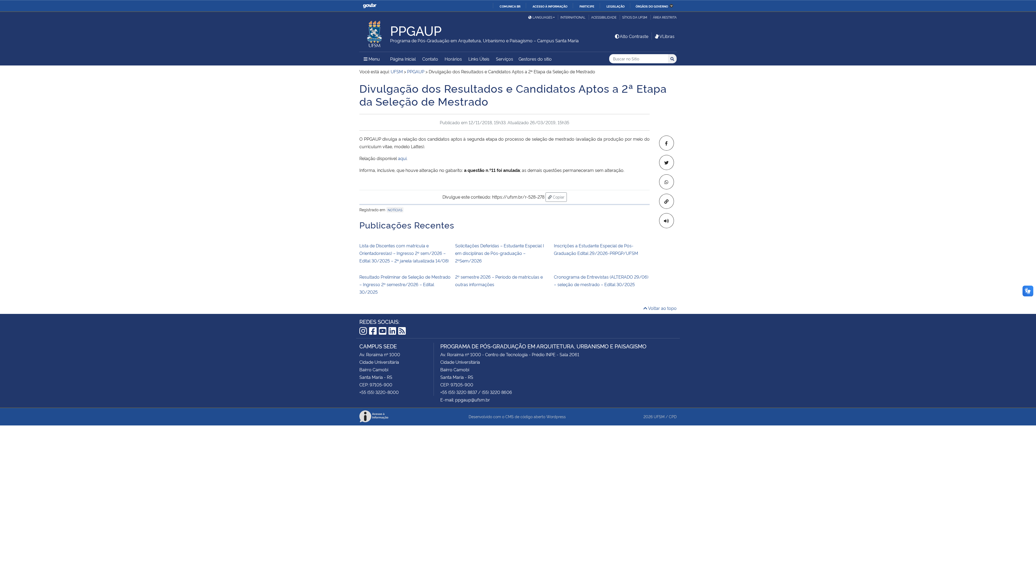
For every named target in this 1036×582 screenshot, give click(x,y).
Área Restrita (665, 17)
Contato (430, 59)
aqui (402, 158)
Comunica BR (510, 6)
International (572, 17)
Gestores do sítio (535, 59)
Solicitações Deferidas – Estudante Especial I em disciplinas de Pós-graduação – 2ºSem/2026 (499, 253)
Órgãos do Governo (652, 6)
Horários (453, 59)
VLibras (666, 36)
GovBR (369, 5)
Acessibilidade (603, 17)
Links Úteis (478, 59)
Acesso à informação (550, 6)
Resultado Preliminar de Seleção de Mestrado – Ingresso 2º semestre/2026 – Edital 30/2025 (405, 284)
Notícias (395, 209)
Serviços (504, 59)
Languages (542, 17)
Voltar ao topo (662, 308)
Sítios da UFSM (634, 17)
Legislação (615, 6)
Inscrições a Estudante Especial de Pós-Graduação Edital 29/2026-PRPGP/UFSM (596, 249)
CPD (673, 416)
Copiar (559, 196)
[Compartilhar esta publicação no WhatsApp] (666, 181)
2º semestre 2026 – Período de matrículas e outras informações (499, 280)
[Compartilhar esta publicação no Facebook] (666, 143)
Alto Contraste (634, 36)
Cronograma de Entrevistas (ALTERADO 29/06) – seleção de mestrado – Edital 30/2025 (601, 280)
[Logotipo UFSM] (374, 33)
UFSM (659, 416)
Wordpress (556, 416)
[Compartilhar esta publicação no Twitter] (666, 162)
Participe (587, 6)
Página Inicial (403, 59)
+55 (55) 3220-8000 (379, 392)
